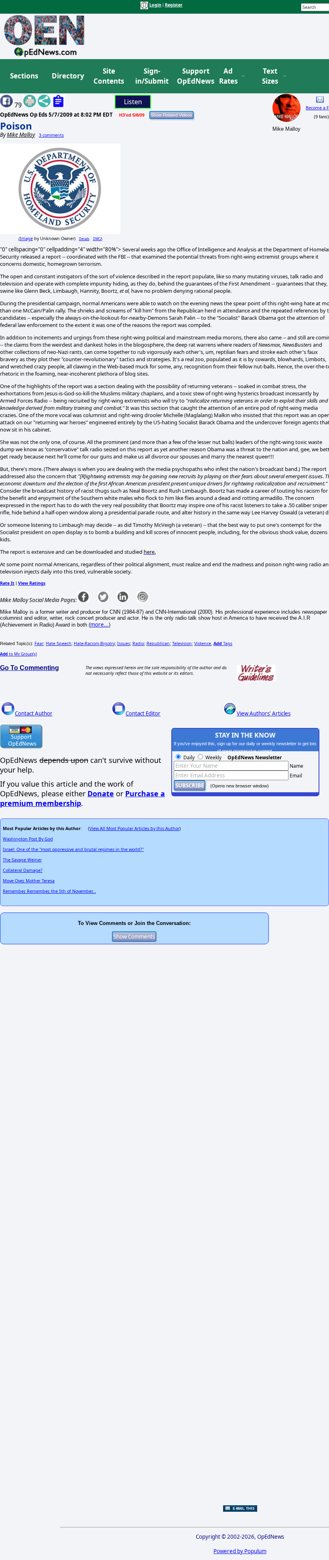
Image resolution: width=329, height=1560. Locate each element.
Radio (138, 643)
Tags (222, 643)
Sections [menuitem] (24, 75)
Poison (16, 125)
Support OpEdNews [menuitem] (192, 76)
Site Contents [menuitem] (108, 76)
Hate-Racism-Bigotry (94, 643)
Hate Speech (58, 643)
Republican (158, 643)
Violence (202, 643)
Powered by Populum (239, 1551)
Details (84, 238)
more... (99, 624)
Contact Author (34, 713)
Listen (133, 101)
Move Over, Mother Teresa (29, 881)
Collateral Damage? (23, 870)
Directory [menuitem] (67, 75)
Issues (123, 643)
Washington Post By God (28, 839)
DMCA (97, 238)
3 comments (51, 135)
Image (26, 238)
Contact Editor (143, 713)
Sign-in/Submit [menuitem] (151, 76)
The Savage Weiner (22, 860)
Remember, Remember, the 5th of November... (49, 891)
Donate (100, 793)
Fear (39, 643)
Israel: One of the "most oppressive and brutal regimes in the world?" (73, 849)
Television (182, 643)
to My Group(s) (18, 654)
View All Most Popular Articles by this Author (134, 828)
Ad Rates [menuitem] (228, 76)
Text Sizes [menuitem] (270, 76)
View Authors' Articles (263, 713)
